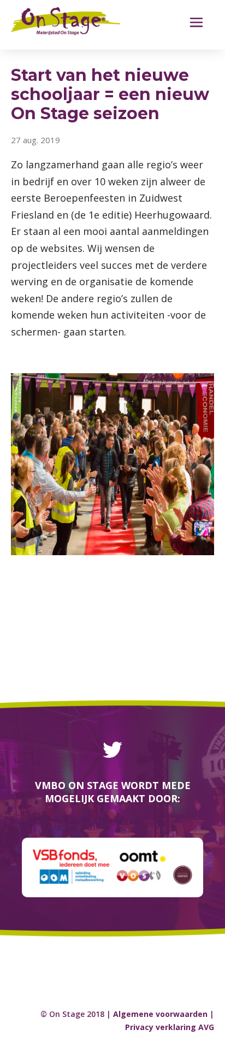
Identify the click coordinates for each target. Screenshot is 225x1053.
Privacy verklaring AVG (169, 1027)
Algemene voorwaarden (160, 1014)
